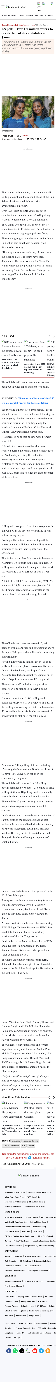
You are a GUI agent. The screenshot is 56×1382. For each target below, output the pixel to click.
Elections (10, 25)
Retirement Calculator (42, 1261)
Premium (12, 15)
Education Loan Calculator (15, 1270)
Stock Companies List (13, 1281)
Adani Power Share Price (14, 1197)
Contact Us (21, 1333)
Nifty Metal (37, 1231)
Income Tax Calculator (13, 1256)
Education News (11, 1311)
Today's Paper (10, 1323)
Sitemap (48, 1333)
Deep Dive (26, 1231)
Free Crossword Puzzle (13, 1286)
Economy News (47, 1311)
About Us (22, 1323)
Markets (39, 15)
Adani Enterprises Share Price (39, 1192)
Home (4, 15)
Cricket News (43, 1301)
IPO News (49, 1297)
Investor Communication (25, 1328)
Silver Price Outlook (45, 1236)
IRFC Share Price (33, 1197)
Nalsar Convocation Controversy (17, 1227)
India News (9, 1315)
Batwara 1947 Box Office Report (17, 1241)
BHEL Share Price (36, 1202)
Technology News (27, 1306)
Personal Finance (11, 1306)
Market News (37, 1297)
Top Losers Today (39, 1227)
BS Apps (17, 1337)
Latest (21, 15)
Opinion (23, 1311)
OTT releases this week (13, 1246)
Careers (8, 1337)
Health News (34, 1311)
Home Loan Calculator (32, 1266)
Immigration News (28, 1301)
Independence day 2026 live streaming (39, 1246)
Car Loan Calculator (13, 1266)
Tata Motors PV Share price (15, 1202)
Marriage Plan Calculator (38, 1270)
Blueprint (49, 15)
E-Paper (29, 15)
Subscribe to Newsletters (33, 1281)
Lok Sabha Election (22, 25)
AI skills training (32, 1217)
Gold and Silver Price (38, 1222)
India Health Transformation (15, 1222)
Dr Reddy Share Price (13, 1206)
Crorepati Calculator (33, 1256)
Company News (23, 1297)
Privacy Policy (41, 1323)
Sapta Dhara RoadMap (13, 1217)
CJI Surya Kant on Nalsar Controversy (20, 1236)
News (33, 25)
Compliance (9, 1333)
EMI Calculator (10, 1261)
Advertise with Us (35, 1333)
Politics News (21, 1315)
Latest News (9, 1297)
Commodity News (11, 1301)
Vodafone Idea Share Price (34, 1206)
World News (41, 1306)
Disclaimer (9, 1328)
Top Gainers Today (12, 1231)
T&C (31, 1323)
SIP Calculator (25, 1261)
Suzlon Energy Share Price (15, 1192)
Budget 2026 (34, 1315)
